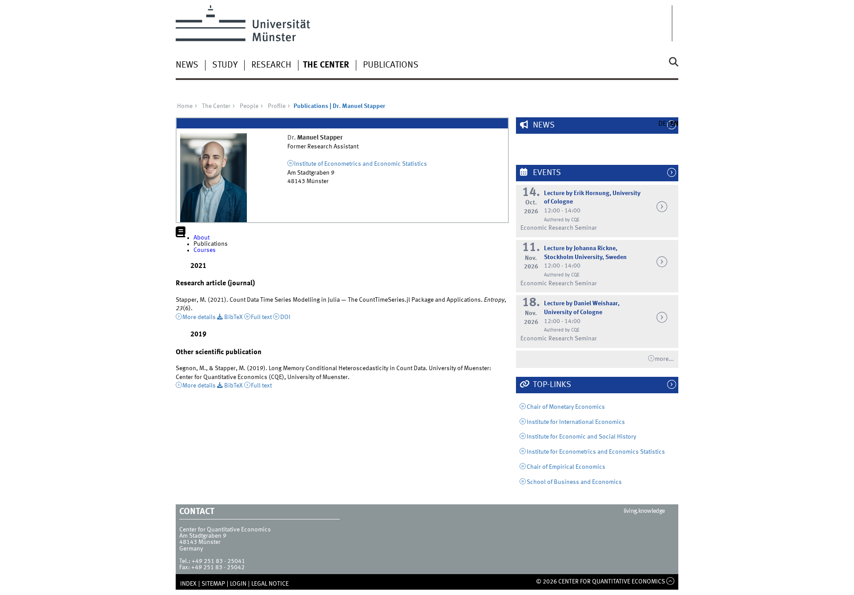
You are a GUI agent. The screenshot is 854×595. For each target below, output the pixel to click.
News (187, 65)
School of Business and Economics (574, 482)
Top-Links (551, 385)
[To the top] (670, 582)
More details (199, 317)
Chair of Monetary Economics (566, 407)
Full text (261, 317)
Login (238, 584)
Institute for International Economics (576, 422)
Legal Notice (270, 584)
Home (185, 106)
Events (546, 173)
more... (664, 359)
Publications (391, 65)
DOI (285, 317)
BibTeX (233, 317)
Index (188, 584)
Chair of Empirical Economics (566, 467)
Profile (277, 106)
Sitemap (213, 584)
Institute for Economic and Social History (581, 437)
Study (225, 65)
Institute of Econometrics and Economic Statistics (360, 164)
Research (271, 65)
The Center (326, 65)
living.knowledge (644, 511)
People (249, 106)
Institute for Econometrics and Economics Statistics (596, 452)
